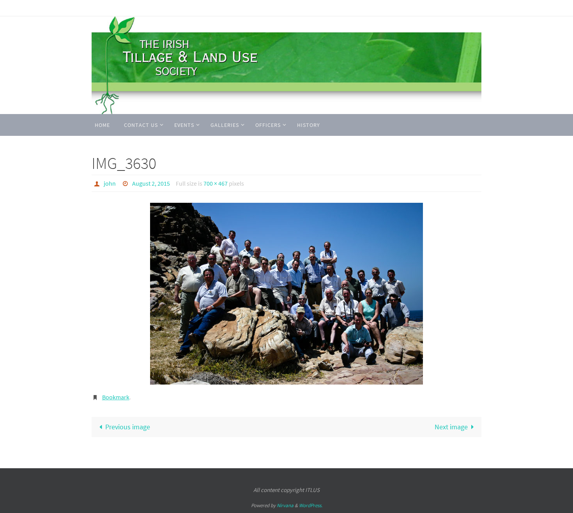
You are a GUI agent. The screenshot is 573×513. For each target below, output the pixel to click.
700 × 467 (215, 183)
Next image (451, 426)
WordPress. (310, 505)
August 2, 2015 (151, 183)
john (110, 183)
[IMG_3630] (286, 294)
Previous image (127, 426)
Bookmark (115, 397)
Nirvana (285, 505)
